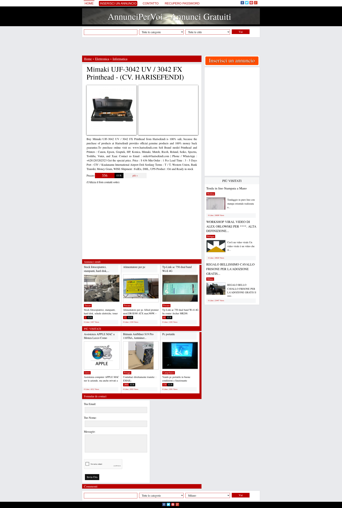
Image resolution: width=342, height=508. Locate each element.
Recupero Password (182, 3)
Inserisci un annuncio (118, 3)
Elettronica (102, 58)
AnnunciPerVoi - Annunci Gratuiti (169, 16)
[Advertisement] (171, 46)
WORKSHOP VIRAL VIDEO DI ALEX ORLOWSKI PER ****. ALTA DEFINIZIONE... (231, 226)
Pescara (127, 305)
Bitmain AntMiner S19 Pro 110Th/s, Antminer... (138, 336)
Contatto (151, 3)
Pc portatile (168, 334)
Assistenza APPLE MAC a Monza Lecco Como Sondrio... (99, 338)
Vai (241, 31)
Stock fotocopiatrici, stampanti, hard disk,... (96, 269)
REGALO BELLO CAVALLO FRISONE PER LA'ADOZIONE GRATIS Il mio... (241, 290)
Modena (210, 194)
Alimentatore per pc (134, 267)
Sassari (88, 305)
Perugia (127, 373)
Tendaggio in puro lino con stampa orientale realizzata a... (241, 203)
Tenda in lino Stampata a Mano (226, 188)
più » (135, 175)
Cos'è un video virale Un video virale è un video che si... (241, 246)
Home (89, 3)
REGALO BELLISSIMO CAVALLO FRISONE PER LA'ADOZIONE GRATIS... (230, 268)
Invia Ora (92, 477)
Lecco (87, 373)
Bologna (210, 236)
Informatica (120, 58)
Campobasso (168, 373)
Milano (210, 279)
